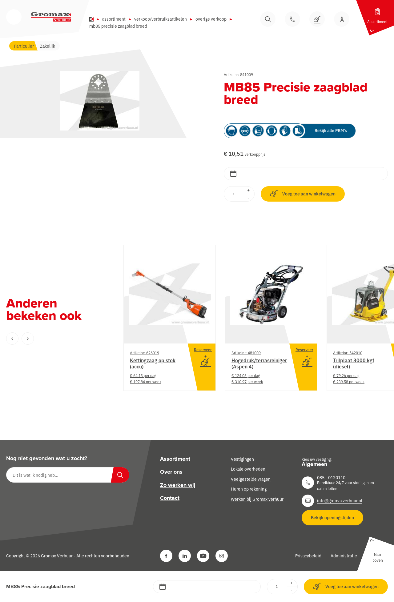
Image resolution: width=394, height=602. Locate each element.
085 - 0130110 (331, 477)
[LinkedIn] (185, 556)
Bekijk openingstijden (332, 517)
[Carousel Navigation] (52, 338)
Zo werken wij (177, 485)
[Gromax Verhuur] (51, 17)
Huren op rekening (249, 489)
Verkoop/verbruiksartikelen (160, 19)
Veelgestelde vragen (251, 479)
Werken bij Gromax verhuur (257, 499)
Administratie (344, 555)
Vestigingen (242, 459)
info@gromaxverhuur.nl (339, 500)
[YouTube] (203, 556)
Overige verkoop (211, 19)
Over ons (171, 472)
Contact (169, 498)
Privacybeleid (308, 555)
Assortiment (114, 19)
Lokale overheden (248, 469)
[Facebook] (166, 556)
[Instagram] (221, 556)
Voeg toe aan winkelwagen (309, 194)
